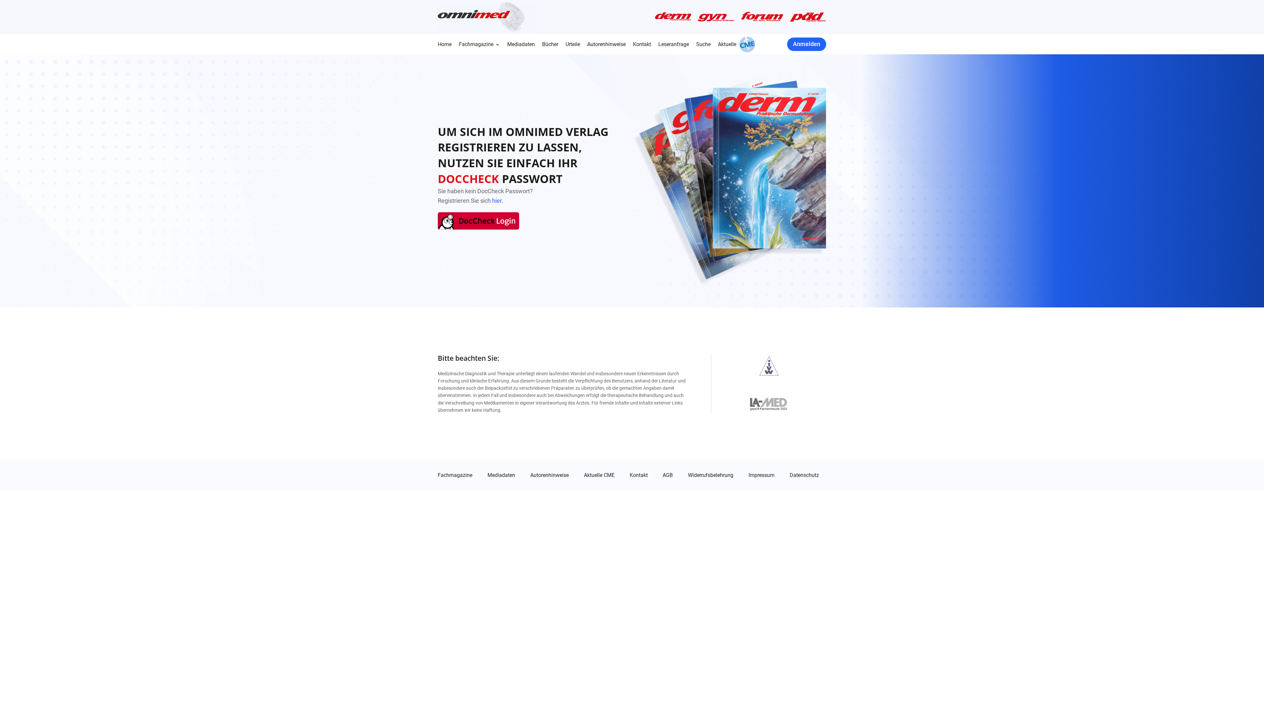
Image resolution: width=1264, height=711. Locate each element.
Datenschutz (804, 475)
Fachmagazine (476, 44)
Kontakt (642, 44)
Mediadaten (521, 44)
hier (497, 200)
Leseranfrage (673, 44)
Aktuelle (727, 44)
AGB (668, 475)
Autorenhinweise (606, 44)
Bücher (550, 44)
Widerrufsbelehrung (710, 475)
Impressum (762, 475)
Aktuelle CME (599, 475)
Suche (703, 44)
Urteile (573, 44)
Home (445, 44)
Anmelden (806, 43)
